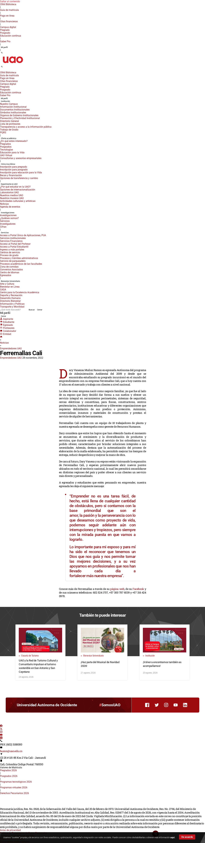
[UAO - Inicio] (13, 64)
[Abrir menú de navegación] (5, 67)
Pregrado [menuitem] (5, 30)
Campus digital (8, 27)
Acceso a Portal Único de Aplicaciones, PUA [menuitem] (23, 235)
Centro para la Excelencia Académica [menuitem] (19, 292)
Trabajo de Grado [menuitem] (9, 129)
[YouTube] (1, 735)
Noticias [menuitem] (4, 203)
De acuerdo (187, 837)
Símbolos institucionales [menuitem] (13, 112)
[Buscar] (2, 53)
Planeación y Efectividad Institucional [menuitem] (20, 118)
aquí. (172, 837)
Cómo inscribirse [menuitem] (8, 164)
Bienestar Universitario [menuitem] (10, 281)
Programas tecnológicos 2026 (16, 781)
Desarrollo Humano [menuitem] (10, 298)
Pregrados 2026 (8, 770)
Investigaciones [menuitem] (7, 212)
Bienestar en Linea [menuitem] (10, 286)
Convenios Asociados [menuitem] (11, 269)
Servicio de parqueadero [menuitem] (13, 261)
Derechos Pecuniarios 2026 (14, 793)
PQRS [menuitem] (3, 132)
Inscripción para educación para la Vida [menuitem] (21, 172)
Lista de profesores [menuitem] (10, 123)
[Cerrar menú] (1, 70)
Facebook (138, 589)
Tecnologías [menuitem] (6, 149)
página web (117, 589)
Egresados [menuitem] (5, 275)
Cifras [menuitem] (3, 226)
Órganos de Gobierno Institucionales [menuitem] (19, 115)
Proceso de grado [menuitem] (9, 255)
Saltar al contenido (10, 1)
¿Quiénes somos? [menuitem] (9, 218)
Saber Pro (5, 41)
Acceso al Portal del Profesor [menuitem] (15, 243)
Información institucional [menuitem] (13, 106)
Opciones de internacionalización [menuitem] (17, 189)
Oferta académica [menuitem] (8, 138)
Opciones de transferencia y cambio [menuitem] (19, 178)
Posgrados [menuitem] (5, 146)
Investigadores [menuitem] (7, 223)
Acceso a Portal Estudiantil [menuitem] (14, 246)
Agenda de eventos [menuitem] (10, 206)
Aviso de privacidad (10, 830)
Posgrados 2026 (8, 776)
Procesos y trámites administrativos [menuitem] (19, 258)
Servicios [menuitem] (5, 221)
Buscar (32, 310)
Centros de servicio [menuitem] (10, 252)
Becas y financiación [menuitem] (11, 175)
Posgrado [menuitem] (5, 32)
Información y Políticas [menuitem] (12, 303)
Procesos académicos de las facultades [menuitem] (21, 263)
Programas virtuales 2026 (13, 787)
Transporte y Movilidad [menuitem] (12, 306)
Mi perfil (4, 47)
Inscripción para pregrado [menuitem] (13, 166)
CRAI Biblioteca (8, 4)
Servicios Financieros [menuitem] (11, 241)
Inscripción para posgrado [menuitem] (14, 169)
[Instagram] (1, 732)
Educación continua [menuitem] (10, 35)
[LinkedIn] (1, 738)
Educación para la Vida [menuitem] (12, 152)
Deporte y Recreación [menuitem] (11, 295)
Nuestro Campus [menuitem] (9, 104)
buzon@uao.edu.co (11, 751)
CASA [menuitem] (3, 289)
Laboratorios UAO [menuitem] (9, 192)
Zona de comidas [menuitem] (9, 266)
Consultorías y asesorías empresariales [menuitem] (20, 158)
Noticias (4, 342)
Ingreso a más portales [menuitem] (12, 249)
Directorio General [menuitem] (9, 121)
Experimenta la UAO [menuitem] (9, 184)
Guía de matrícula (9, 10)
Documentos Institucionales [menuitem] (15, 109)
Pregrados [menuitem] (5, 143)
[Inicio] (1, 337)
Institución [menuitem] (5, 101)
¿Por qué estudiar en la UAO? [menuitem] (15, 186)
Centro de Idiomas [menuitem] (9, 272)
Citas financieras (9, 21)
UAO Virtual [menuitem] (6, 155)
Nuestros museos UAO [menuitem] (12, 198)
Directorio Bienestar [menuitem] (10, 301)
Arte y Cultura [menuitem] (7, 283)
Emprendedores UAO (11, 348)
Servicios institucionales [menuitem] (13, 238)
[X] (1, 729)
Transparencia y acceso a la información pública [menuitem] (25, 126)
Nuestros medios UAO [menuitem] (11, 195)
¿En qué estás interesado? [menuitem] (14, 141)
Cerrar (39, 310)
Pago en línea (7, 15)
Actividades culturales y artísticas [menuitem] (17, 201)
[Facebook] (1, 726)
